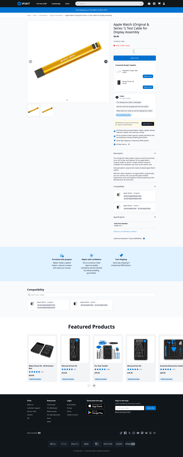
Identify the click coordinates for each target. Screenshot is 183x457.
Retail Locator (52, 411)
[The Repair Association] (154, 433)
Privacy (69, 408)
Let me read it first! (124, 412)
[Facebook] (125, 433)
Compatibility (119, 186)
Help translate (32, 433)
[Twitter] (129, 433)
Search (150, 51)
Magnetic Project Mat (130, 71)
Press (49, 418)
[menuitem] (41, 3)
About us (30, 405)
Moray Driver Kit (128, 81)
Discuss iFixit (31, 411)
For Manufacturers (53, 415)
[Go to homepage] (24, 4)
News (49, 422)
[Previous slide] (89, 385)
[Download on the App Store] (95, 405)
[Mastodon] (142, 433)
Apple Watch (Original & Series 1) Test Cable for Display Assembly (88, 15)
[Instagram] (133, 433)
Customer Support (33, 408)
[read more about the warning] (144, 238)
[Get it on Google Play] (95, 412)
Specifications (119, 217)
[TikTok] (121, 433)
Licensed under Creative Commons (97, 451)
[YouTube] (138, 433)
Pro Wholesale (52, 408)
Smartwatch (43, 15)
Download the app (94, 400)
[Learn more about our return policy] (129, 144)
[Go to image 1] (67, 100)
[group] (30, 61)
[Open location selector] (154, 3)
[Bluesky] (146, 433)
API (28, 418)
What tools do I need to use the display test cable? (134, 111)
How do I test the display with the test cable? (132, 107)
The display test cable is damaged (129, 102)
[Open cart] (159, 3)
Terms (69, 411)
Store (29, 15)
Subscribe (150, 408)
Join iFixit (147, 124)
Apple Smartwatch (56, 15)
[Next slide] (94, 385)
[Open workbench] (149, 3)
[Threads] (150, 433)
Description (118, 153)
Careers (30, 415)
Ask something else (123, 115)
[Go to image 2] (69, 100)
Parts (35, 15)
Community (51, 405)
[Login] (164, 3)
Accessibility (71, 405)
